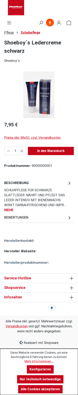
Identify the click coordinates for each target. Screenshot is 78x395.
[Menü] (9, 23)
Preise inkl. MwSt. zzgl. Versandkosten (32, 138)
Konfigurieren (40, 369)
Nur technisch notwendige (40, 379)
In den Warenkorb (50, 151)
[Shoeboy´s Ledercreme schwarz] (38, 95)
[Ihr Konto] (59, 23)
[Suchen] (41, 23)
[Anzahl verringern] (8, 151)
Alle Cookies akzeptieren (40, 389)
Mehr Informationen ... (39, 361)
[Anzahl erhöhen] (22, 151)
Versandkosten (17, 326)
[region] (39, 95)
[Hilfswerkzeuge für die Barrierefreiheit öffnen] (50, 23)
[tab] (38, 196)
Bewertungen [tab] (16, 217)
